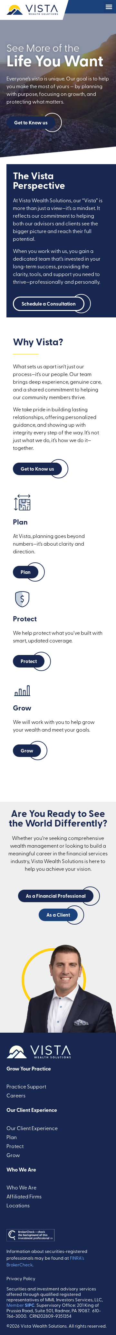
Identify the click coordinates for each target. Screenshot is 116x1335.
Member (20, 1305)
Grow (13, 1154)
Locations (18, 1205)
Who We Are (21, 1169)
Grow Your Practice (28, 1068)
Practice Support (26, 1086)
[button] (108, 7)
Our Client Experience (31, 1109)
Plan (11, 1136)
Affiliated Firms (24, 1196)
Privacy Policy (20, 1278)
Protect (15, 1145)
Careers (15, 1095)
